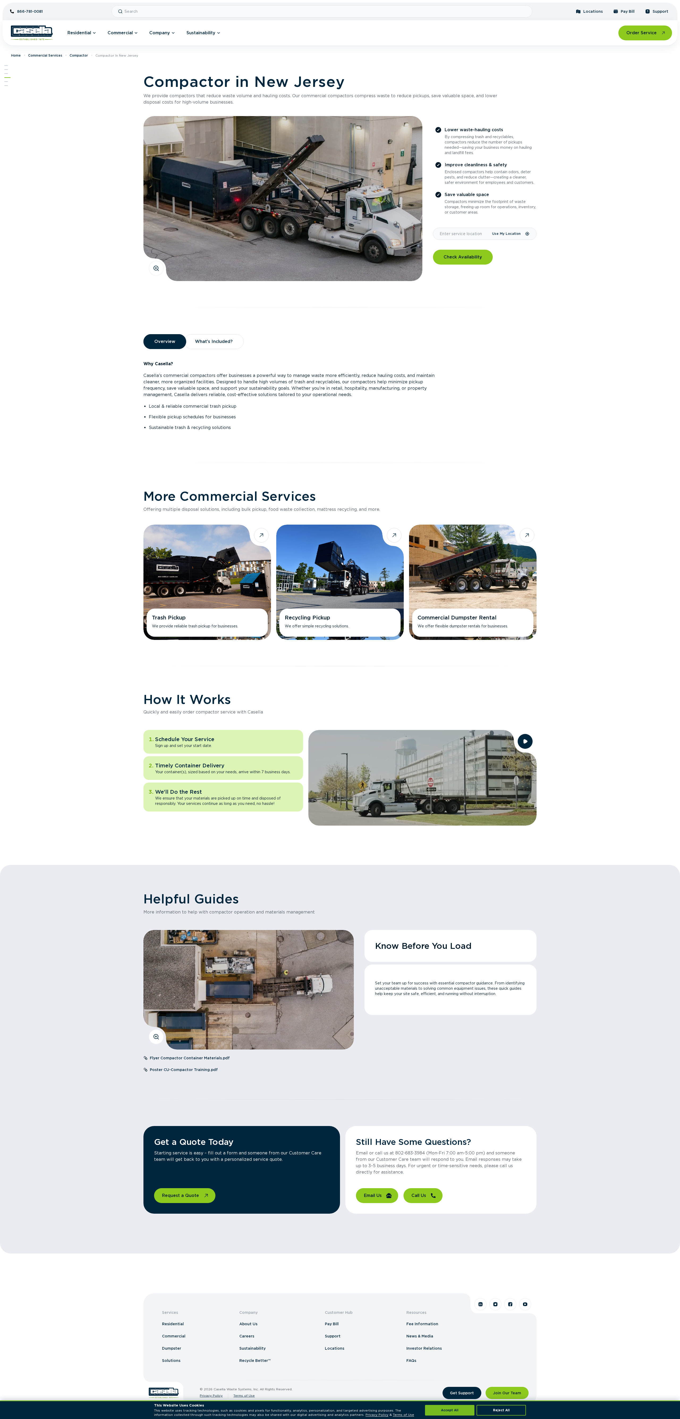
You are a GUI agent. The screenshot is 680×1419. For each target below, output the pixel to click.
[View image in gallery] (156, 268)
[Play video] (525, 741)
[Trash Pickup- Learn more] (207, 582)
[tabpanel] (340, 395)
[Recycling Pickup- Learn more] (340, 582)
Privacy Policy (211, 1395)
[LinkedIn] (480, 1304)
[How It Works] (7, 77)
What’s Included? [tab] (214, 341)
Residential (79, 32)
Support (660, 11)
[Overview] (6, 69)
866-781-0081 (30, 11)
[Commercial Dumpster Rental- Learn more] (473, 582)
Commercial (120, 32)
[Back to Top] (6, 65)
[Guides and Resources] (6, 81)
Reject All (501, 1410)
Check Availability (463, 257)
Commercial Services (45, 55)
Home (16, 55)
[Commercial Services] (6, 73)
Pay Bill (628, 11)
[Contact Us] (6, 85)
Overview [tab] (164, 341)
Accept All (449, 1410)
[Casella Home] (32, 33)
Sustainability (200, 32)
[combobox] (326, 11)
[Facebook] (510, 1304)
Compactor (79, 55)
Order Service (641, 32)
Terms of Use (244, 1395)
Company (159, 32)
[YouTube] (525, 1304)
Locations (593, 11)
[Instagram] (495, 1304)
